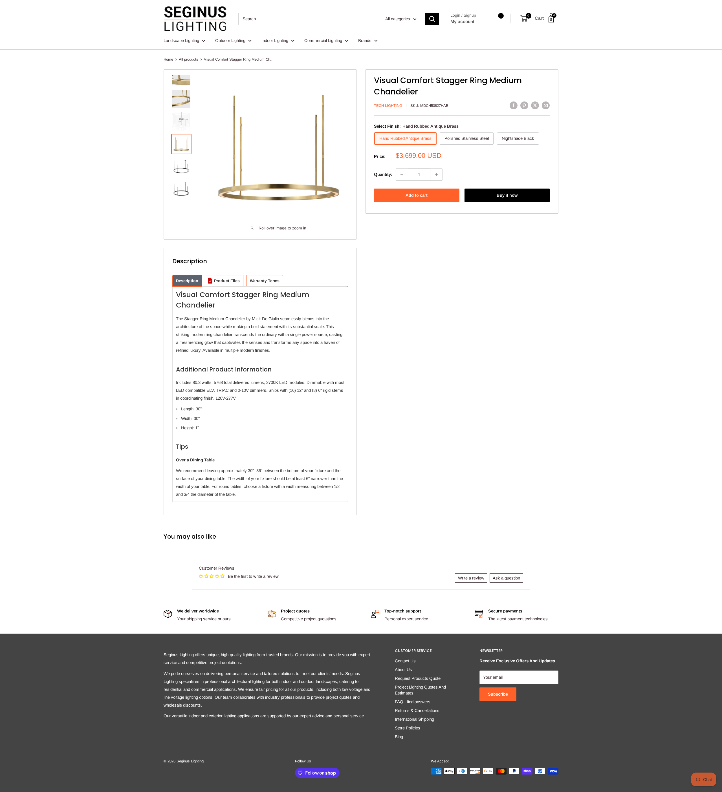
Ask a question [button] (506, 578)
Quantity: (383, 174)
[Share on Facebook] (514, 105)
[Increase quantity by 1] (436, 175)
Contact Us (405, 660)
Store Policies (407, 727)
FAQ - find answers (412, 701)
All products (188, 59)
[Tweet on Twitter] (535, 105)
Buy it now (507, 195)
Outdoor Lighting (230, 40)
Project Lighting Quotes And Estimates (420, 690)
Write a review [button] (471, 578)
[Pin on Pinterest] (524, 105)
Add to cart (417, 195)
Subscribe (498, 694)
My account (462, 21)
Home (168, 59)
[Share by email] (546, 105)
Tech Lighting (388, 105)
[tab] (187, 281)
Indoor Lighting (274, 40)
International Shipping (414, 719)
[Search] (432, 19)
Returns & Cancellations (417, 710)
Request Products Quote (418, 678)
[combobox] (308, 19)
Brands (364, 40)
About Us (403, 669)
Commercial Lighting (323, 40)
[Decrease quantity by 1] (402, 175)
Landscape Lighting (181, 40)
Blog (399, 736)
